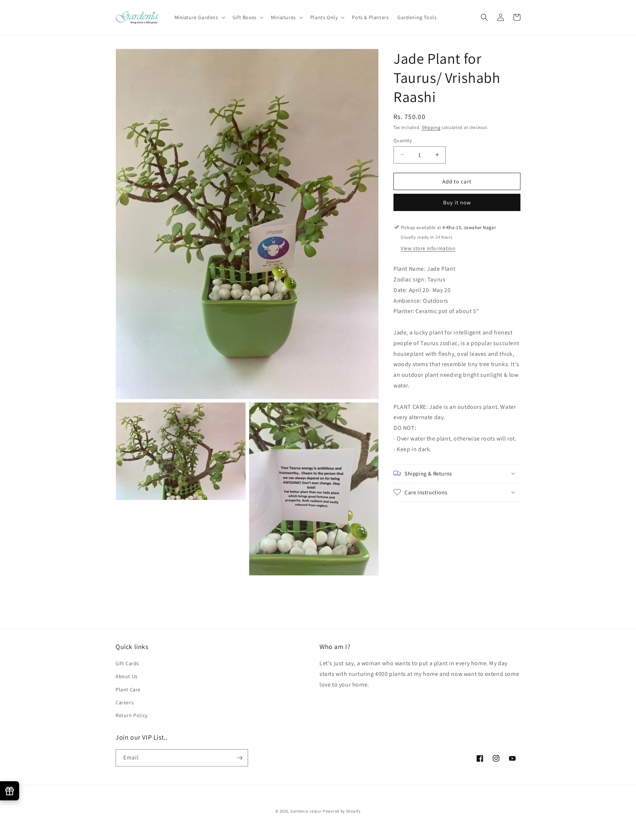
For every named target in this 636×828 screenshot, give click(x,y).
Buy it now (457, 202)
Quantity (402, 140)
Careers (125, 702)
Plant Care (128, 689)
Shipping (431, 127)
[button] (199, 17)
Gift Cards (127, 663)
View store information (428, 248)
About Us (127, 676)
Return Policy (132, 715)
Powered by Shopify (342, 811)
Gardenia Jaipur (306, 811)
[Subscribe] (240, 757)
